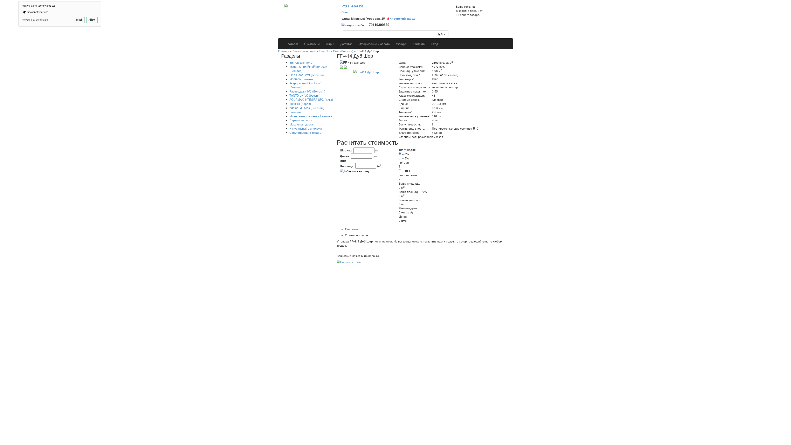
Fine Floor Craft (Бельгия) (336, 51)
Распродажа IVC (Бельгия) (307, 91)
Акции (330, 44)
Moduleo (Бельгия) (302, 79)
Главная (283, 51)
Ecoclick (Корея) (300, 104)
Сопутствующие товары (305, 132)
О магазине (312, 44)
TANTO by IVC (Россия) (305, 95)
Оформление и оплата (374, 44)
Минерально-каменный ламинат (311, 116)
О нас (345, 12)
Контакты (419, 44)
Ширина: (346, 150)
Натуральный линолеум (305, 128)
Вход (434, 44)
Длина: (345, 156)
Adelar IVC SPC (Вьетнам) (306, 108)
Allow (92, 19)
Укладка (401, 44)
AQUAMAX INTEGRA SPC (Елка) (311, 99)
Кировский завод (402, 18)
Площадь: (347, 166)
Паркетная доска (300, 120)
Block (79, 19)
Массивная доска (301, 124)
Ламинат (295, 112)
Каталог (293, 44)
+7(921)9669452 (352, 6)
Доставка (346, 44)
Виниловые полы (304, 51)
